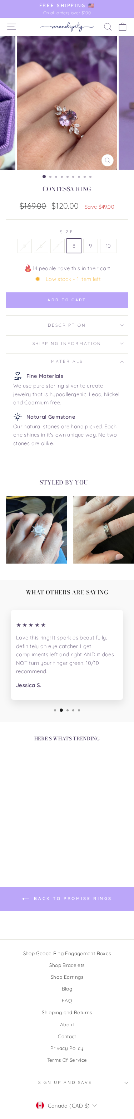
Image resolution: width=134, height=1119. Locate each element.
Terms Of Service (67, 1060)
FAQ (67, 1000)
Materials (67, 361)
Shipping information (67, 343)
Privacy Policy (66, 1048)
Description (67, 325)
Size (67, 231)
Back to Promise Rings (72, 898)
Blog (67, 989)
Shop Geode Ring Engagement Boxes (67, 953)
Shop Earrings (67, 977)
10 (108, 245)
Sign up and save (65, 1082)
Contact (67, 1036)
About (67, 1024)
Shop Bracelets (66, 965)
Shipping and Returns (67, 1012)
